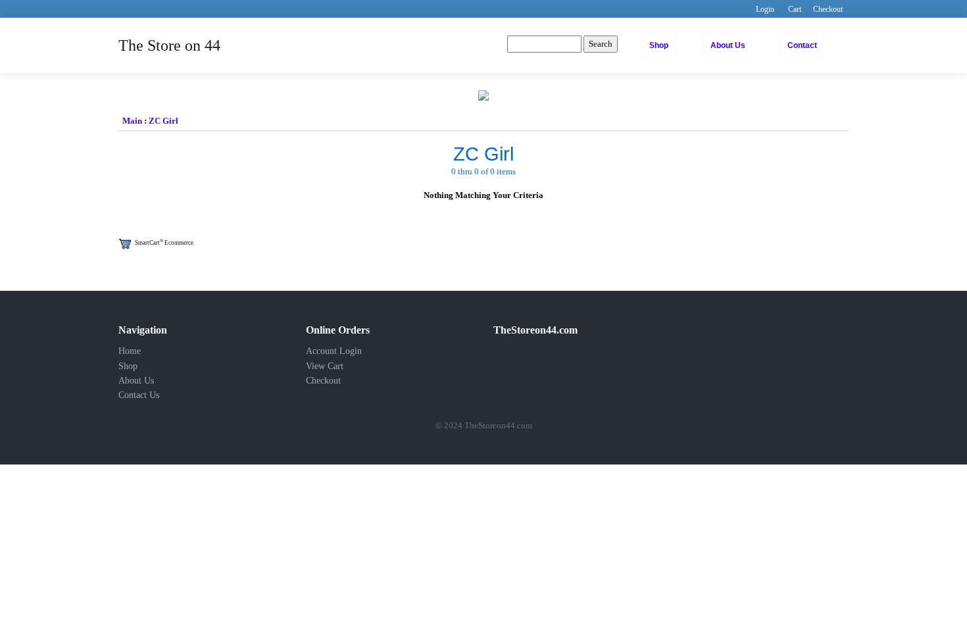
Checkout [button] (828, 9)
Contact (802, 45)
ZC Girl (163, 121)
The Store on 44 (169, 45)
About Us (727, 45)
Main (132, 121)
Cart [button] (794, 9)
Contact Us (138, 395)
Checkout (323, 381)
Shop (658, 45)
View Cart (324, 366)
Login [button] (765, 9)
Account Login (334, 351)
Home (129, 351)
